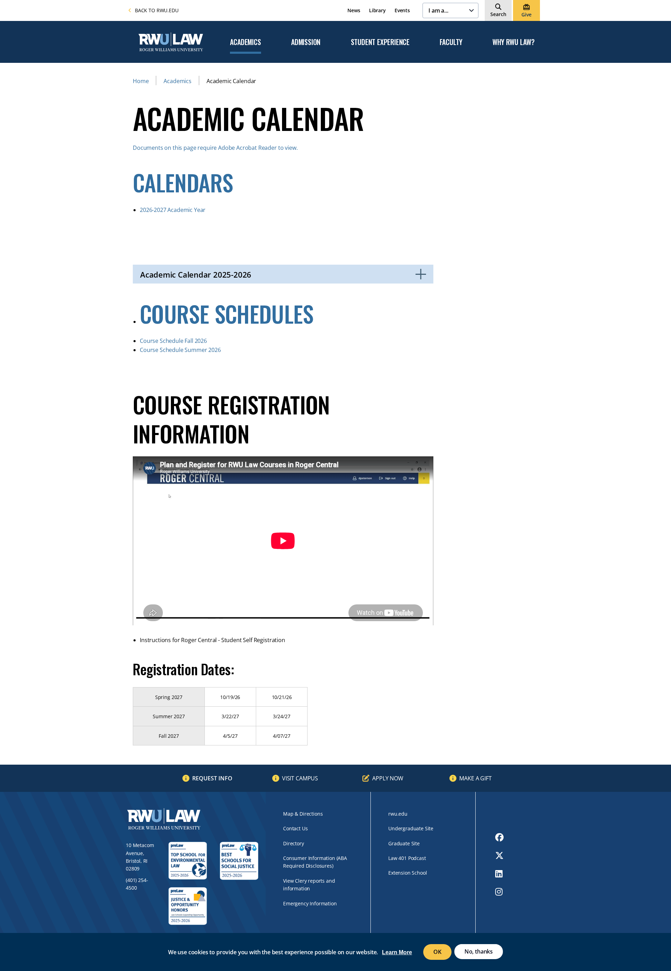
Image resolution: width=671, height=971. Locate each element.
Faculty (451, 42)
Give (526, 14)
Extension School (407, 872)
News (353, 10)
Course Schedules (226, 313)
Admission (305, 42)
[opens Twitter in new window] (499, 855)
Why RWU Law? (513, 42)
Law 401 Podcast (407, 858)
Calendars (183, 182)
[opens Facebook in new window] (499, 837)
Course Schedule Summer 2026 (180, 350)
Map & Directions (303, 813)
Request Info (212, 778)
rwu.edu (397, 813)
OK (437, 952)
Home (141, 81)
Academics (245, 42)
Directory (293, 843)
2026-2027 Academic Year (173, 210)
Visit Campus (300, 778)
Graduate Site (404, 843)
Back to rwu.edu (157, 10)
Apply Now (387, 778)
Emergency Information (310, 903)
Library (377, 10)
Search (498, 14)
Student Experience (380, 42)
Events (402, 10)
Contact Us (295, 828)
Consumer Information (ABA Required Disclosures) (315, 862)
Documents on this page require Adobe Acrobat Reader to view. (216, 148)
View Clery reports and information (309, 884)
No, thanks (478, 951)
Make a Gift (475, 778)
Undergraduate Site (410, 828)
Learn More (397, 952)
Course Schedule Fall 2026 (173, 341)
